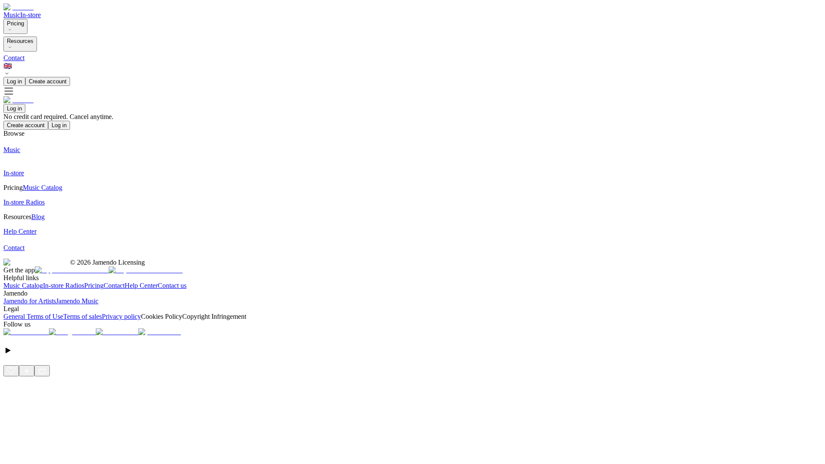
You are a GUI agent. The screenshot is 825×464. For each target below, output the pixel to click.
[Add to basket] (42, 370)
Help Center (141, 285)
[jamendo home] (18, 7)
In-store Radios (63, 285)
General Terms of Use (33, 316)
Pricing (15, 23)
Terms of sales (82, 316)
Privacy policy (121, 316)
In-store (30, 14)
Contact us (172, 285)
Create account (48, 81)
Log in (14, 81)
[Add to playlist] (26, 370)
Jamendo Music (77, 301)
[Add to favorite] (11, 370)
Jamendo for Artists (29, 301)
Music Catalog (23, 285)
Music (11, 14)
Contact (13, 57)
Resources (20, 41)
